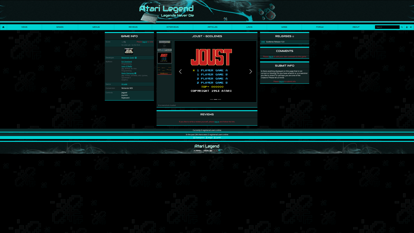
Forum (319, 27)
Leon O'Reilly (127, 66)
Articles (212, 27)
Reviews (133, 27)
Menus (96, 27)
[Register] (406, 27)
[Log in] (410, 27)
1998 (263, 42)
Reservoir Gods (128, 57)
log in (144, 42)
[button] (180, 71)
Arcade (124, 84)
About (356, 27)
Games (59, 27)
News (24, 27)
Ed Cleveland (127, 61)
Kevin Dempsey (128, 73)
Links (249, 27)
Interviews (173, 27)
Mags (284, 27)
